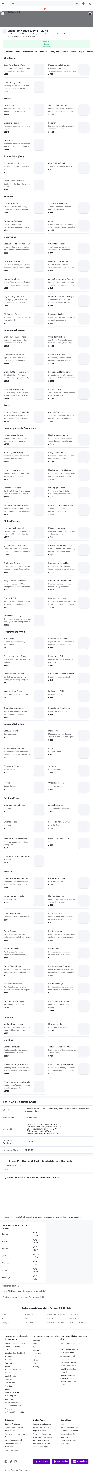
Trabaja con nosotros (41, 1427)
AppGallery (82, 1461)
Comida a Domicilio (68, 1375)
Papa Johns (9, 1360)
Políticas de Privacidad (69, 1431)
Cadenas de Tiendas (13, 1347)
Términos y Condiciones (69, 1427)
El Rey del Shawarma (55, 1323)
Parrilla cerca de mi (68, 1363)
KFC (6, 1350)
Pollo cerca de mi (67, 1353)
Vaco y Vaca (6, 1323)
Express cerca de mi (13, 1443)
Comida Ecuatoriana (68, 1379)
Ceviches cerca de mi (69, 1349)
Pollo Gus (8, 1386)
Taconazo (74, 1314)
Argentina (36, 1340)
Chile (35, 1347)
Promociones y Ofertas (14, 1427)
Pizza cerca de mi (67, 1359)
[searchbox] (45, 3)
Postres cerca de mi (68, 1366)
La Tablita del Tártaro (13, 1406)
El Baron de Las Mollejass (57, 1314)
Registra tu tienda (39, 1431)
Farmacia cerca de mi (13, 1440)
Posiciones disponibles (42, 1434)
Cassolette (29, 1323)
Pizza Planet (74, 1319)
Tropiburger (9, 1399)
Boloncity (8, 1409)
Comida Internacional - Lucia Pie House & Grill (22, 36)
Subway (8, 1373)
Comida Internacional (13, 1165)
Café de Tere (10, 1383)
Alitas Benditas (30, 1314)
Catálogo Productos (12, 1424)
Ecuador (36, 1357)
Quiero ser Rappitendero (42, 1437)
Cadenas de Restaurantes (15, 1343)
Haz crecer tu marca (41, 1441)
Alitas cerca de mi (67, 1356)
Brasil (35, 1344)
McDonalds (9, 1356)
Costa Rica (37, 1353)
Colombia (36, 1350)
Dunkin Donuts (10, 1376)
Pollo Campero (10, 1396)
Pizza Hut (51, 1319)
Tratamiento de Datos (68, 1434)
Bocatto (5, 1319)
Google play (62, 1461)
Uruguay (36, 1367)
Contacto (64, 1437)
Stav (26, 1319)
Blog (62, 1424)
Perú (34, 1363)
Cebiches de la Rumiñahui (15, 1353)
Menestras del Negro (13, 1370)
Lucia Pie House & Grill (79, 1323)
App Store (43, 1461)
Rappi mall (9, 1447)
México (35, 1360)
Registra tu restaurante (42, 1424)
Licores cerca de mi (13, 1450)
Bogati (7, 1389)
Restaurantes (10, 1431)
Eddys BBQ (9, 1379)
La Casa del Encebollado (14, 1412)
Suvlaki (4, 1314)
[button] (46, 9)
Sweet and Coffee (12, 1392)
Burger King (9, 1366)
